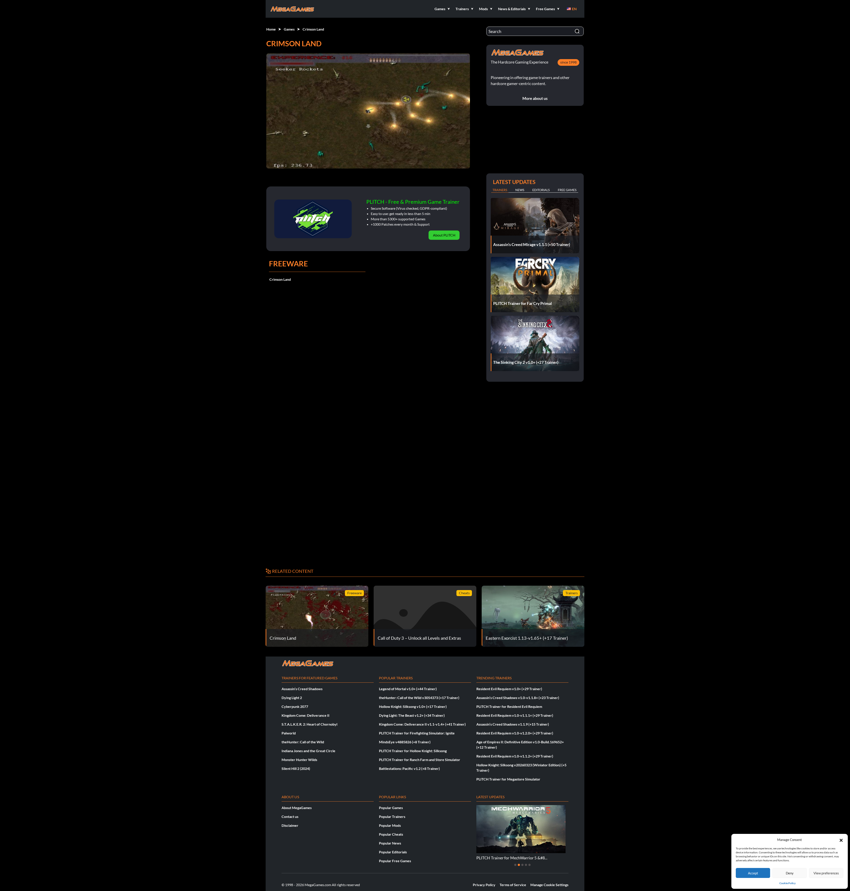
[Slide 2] (519, 865)
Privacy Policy (484, 885)
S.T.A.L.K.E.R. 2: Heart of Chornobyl (309, 724)
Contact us (290, 816)
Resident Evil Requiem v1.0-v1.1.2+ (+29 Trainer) (514, 756)
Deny (790, 873)
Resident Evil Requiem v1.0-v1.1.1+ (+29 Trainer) (514, 715)
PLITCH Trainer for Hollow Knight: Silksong (413, 751)
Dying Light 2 (292, 697)
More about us (535, 98)
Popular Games (391, 808)
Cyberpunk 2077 (295, 706)
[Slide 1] (515, 865)
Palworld (289, 733)
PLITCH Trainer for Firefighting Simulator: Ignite (417, 733)
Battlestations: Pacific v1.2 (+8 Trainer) (409, 768)
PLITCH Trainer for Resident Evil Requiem (509, 706)
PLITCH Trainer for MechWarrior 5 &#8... (511, 857)
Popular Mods (390, 825)
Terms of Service (513, 885)
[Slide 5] (529, 865)
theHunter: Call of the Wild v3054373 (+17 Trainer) (419, 697)
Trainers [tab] (500, 190)
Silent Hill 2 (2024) (296, 768)
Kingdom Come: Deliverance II (305, 715)
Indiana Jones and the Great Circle (308, 751)
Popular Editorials (393, 852)
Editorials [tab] (541, 190)
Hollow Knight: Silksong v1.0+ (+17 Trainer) (413, 706)
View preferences (826, 873)
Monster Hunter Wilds (299, 759)
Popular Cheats (391, 834)
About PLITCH (444, 235)
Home (271, 29)
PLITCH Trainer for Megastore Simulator (508, 779)
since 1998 (568, 62)
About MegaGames (297, 808)
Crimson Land (313, 29)
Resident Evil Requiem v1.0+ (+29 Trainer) (509, 689)
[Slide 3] (522, 865)
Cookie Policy (787, 883)
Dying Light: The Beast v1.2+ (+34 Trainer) (412, 715)
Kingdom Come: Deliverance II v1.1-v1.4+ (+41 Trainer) (422, 724)
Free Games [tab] (567, 190)
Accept (753, 873)
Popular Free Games (395, 861)
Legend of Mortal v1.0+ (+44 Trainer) (408, 689)
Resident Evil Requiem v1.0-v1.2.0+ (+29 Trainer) (514, 733)
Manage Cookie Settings (549, 885)
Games (289, 29)
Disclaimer (290, 825)
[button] (841, 839)
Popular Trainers (392, 816)
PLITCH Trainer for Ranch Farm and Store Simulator (419, 759)
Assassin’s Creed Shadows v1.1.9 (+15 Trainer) (512, 724)
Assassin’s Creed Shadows (302, 689)
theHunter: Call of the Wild (303, 742)
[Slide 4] (526, 865)
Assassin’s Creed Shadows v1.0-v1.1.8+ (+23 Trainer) (517, 697)
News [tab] (519, 190)
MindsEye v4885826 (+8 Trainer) (405, 742)
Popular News (390, 843)
